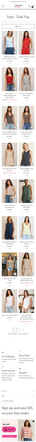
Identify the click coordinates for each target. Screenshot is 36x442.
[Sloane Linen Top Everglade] (26, 191)
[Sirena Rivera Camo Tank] (9, 264)
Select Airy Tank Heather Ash (9, 206)
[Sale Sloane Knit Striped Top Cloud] (26, 264)
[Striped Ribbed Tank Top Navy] (26, 154)
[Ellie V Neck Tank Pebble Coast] (26, 118)
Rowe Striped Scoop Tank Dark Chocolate (9, 133)
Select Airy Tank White (9, 315)
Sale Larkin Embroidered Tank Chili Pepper (9, 95)
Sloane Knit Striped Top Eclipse (26, 94)
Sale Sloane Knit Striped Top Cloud (26, 280)
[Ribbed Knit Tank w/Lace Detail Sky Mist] (9, 43)
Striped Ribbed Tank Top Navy (26, 170)
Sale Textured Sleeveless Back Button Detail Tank (26, 317)
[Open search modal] (29, 6)
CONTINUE (9, 436)
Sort (19, 26)
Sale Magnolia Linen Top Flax (10, 170)
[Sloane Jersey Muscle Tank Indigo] (9, 228)
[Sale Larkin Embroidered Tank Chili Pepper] (9, 79)
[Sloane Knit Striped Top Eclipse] (26, 79)
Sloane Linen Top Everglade (26, 206)
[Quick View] (32, 200)
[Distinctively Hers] (18, 6)
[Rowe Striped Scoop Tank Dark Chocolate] (9, 118)
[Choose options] (15, 52)
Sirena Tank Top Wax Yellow (26, 243)
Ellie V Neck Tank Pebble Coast (26, 133)
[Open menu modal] (3, 6)
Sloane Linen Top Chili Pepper (26, 58)
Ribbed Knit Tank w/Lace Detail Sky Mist (9, 58)
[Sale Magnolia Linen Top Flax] (9, 154)
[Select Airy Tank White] (9, 301)
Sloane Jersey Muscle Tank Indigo (9, 243)
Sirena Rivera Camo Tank (9, 280)
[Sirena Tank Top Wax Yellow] (26, 228)
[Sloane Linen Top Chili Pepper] (26, 43)
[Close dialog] (33, 421)
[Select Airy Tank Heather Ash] (9, 191)
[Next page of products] (23, 330)
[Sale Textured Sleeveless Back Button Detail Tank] (26, 301)
